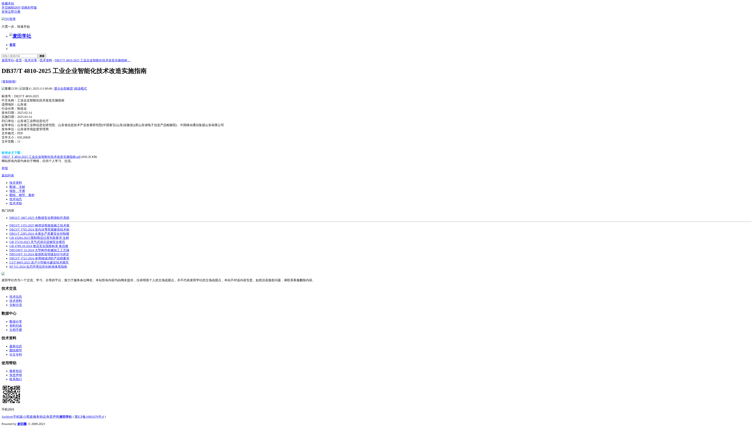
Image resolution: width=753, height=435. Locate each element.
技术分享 (31, 60)
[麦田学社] (20, 35)
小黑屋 (28, 416)
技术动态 (15, 199)
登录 (5, 11)
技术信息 (15, 296)
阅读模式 (80, 88)
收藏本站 (8, 3)
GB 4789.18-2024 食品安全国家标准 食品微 (38, 246)
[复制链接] (9, 81)
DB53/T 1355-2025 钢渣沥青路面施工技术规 (39, 225)
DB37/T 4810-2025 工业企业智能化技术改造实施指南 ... (92, 60)
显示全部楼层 (63, 88)
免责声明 (15, 375)
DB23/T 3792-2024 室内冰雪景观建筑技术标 (39, 229)
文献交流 (15, 305)
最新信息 (15, 346)
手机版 (18, 416)
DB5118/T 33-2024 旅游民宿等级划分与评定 (39, 254)
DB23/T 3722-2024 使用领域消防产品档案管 (39, 258)
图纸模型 (15, 350)
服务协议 (15, 371)
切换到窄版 (29, 7)
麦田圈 (22, 424)
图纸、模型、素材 (22, 195)
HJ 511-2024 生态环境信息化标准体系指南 (38, 266)
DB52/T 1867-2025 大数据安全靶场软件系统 (39, 217)
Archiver (7, 416)
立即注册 (14, 11)
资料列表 (15, 325)
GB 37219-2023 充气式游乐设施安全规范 (37, 242)
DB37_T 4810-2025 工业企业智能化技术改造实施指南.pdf (41, 156)
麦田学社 (8, 60)
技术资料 (46, 60)
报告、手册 (17, 191)
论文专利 (15, 354)
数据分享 (15, 321)
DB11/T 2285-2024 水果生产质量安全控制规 (39, 233)
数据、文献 (17, 186)
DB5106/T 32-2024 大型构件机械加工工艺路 (39, 250)
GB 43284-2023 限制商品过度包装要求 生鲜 (39, 237)
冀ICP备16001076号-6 (89, 416)
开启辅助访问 (11, 7)
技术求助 (15, 203)
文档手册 (15, 329)
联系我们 (15, 379)
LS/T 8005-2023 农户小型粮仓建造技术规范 (39, 262)
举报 (5, 168)
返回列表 (8, 175)
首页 (12, 44)
